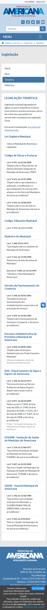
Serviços (17, 43)
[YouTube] (42, 23)
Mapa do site (40, 2)
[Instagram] (37, 23)
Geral (7, 68)
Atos (7, 74)
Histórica (9, 85)
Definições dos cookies (34, 607)
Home (8, 43)
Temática (9, 79)
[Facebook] (27, 23)
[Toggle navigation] (40, 36)
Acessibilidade (29, 2)
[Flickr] (22, 23)
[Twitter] (32, 23)
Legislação (28, 43)
